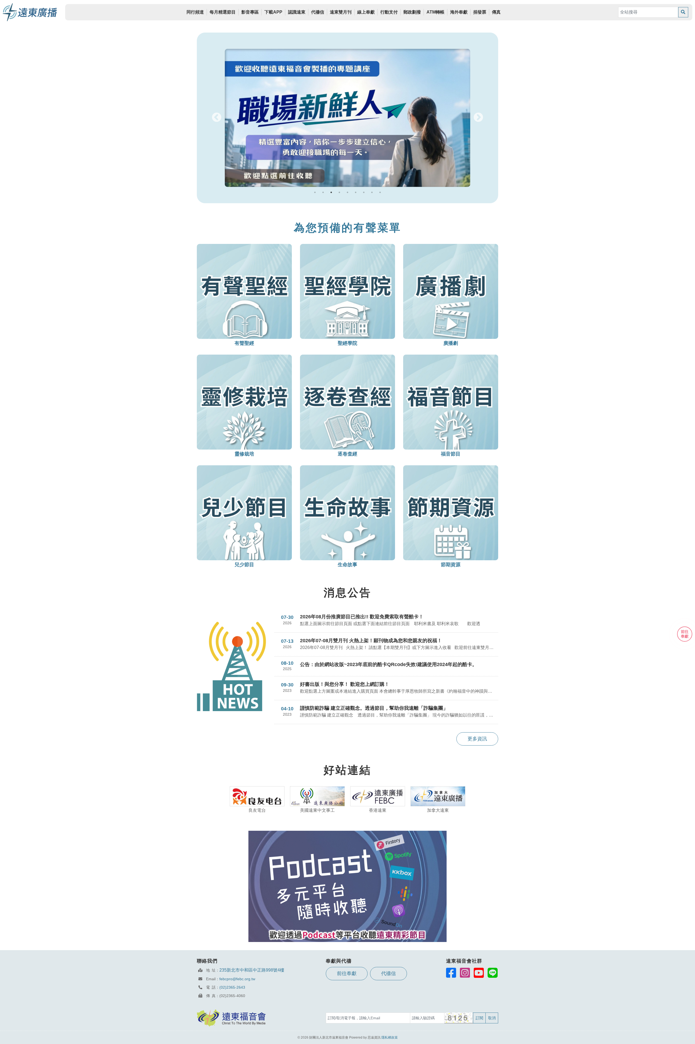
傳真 (496, 12)
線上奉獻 (366, 12)
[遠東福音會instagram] (465, 972)
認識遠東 (296, 12)
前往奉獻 (346, 973)
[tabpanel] (347, 118)
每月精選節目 (223, 12)
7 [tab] (364, 192)
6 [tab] (355, 192)
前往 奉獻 (684, 633)
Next (478, 117)
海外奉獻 (458, 12)
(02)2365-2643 (232, 987)
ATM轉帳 (435, 12)
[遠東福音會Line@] (493, 972)
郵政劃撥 (412, 12)
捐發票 (479, 12)
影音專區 (250, 12)
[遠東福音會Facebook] (451, 972)
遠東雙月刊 (341, 12)
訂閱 (479, 1018)
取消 (492, 1018)
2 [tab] (323, 192)
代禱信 (317, 12)
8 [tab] (372, 192)
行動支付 (389, 12)
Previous (216, 117)
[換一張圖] (458, 1018)
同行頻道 (195, 12)
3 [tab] (331, 192)
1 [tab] (315, 192)
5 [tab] (347, 192)
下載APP (273, 12)
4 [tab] (339, 192)
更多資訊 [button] (477, 738)
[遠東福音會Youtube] (479, 972)
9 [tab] (380, 192)
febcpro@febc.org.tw (237, 979)
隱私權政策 (389, 1037)
